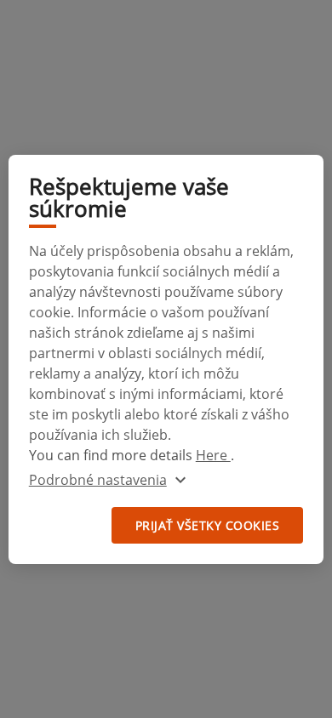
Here (213, 455)
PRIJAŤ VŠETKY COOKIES (207, 525)
